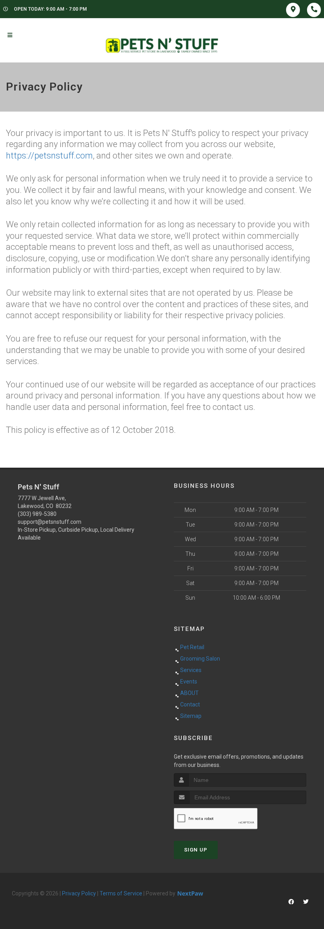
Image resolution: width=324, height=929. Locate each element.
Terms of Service (121, 893)
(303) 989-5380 (37, 514)
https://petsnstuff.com (49, 155)
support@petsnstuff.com (49, 522)
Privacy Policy (79, 893)
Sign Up (195, 850)
